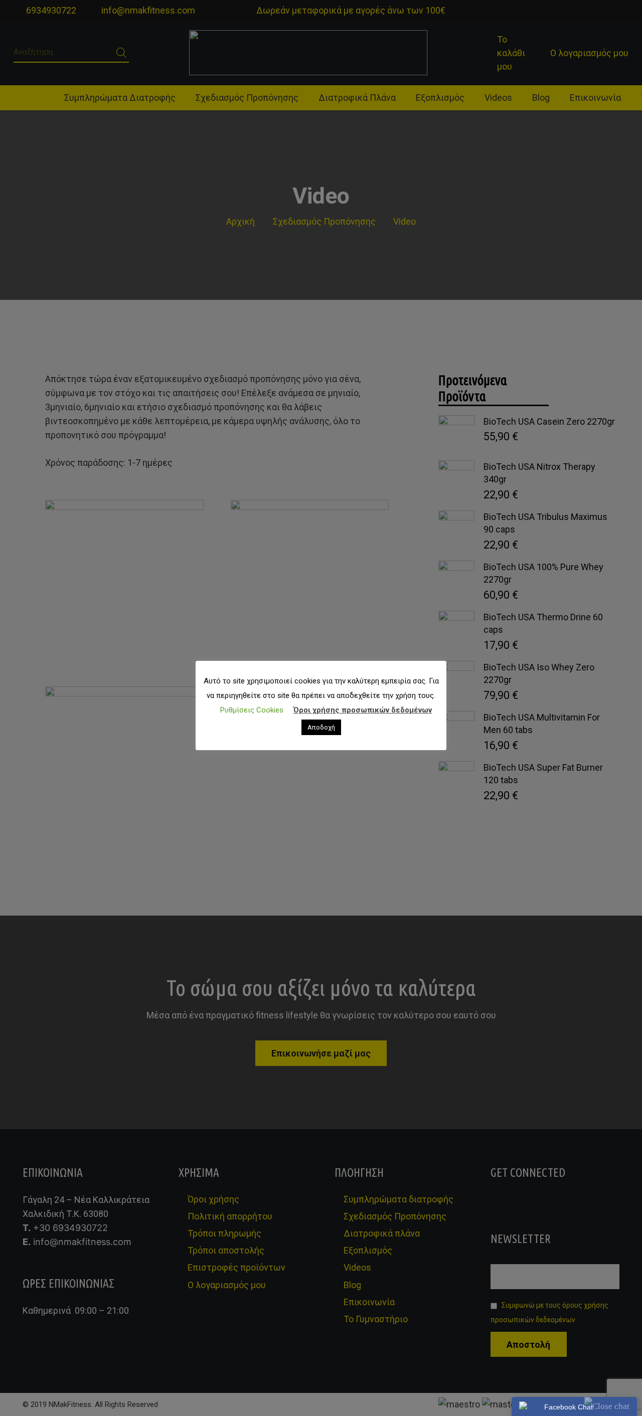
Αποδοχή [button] (321, 727)
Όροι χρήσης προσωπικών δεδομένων (362, 710)
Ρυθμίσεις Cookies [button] (251, 710)
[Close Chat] (606, 1406)
